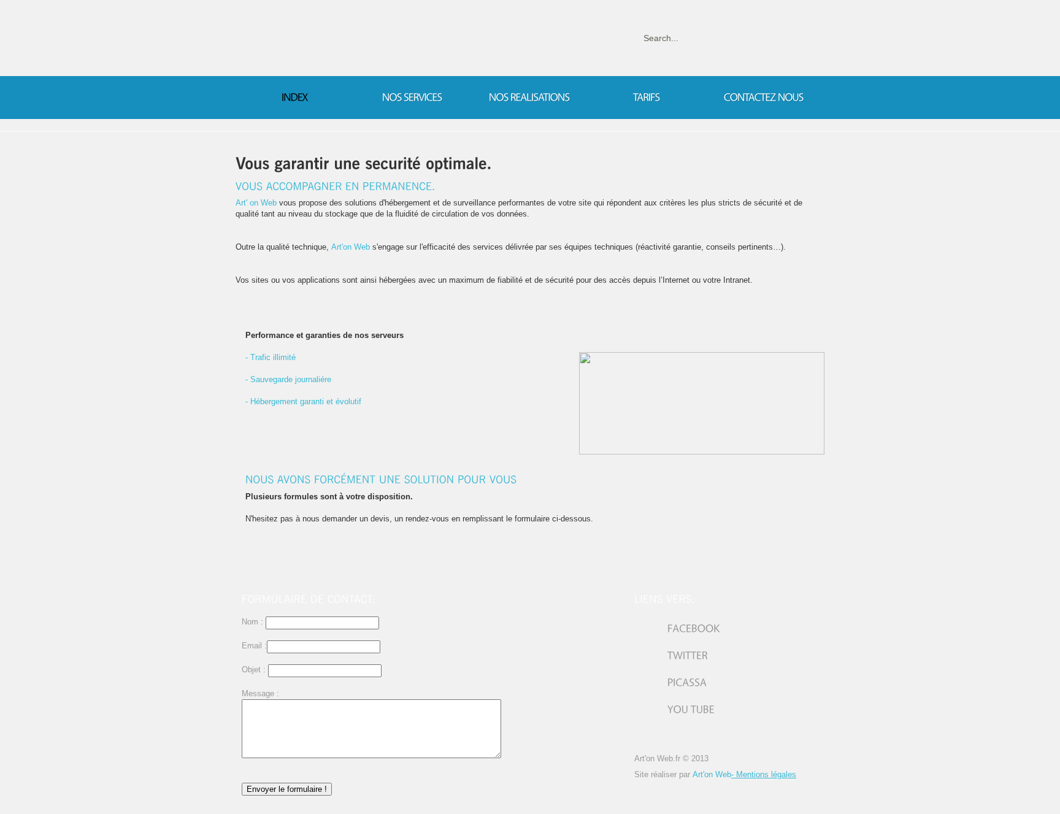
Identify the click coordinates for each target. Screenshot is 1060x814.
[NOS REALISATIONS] (529, 97)
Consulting (331, 49)
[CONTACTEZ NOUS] (763, 97)
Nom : (254, 621)
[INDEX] (295, 97)
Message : (260, 693)
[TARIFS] (646, 97)
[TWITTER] (671, 655)
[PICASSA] (670, 682)
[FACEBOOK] (677, 628)
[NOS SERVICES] (412, 97)
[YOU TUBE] (674, 709)
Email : (254, 645)
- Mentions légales (763, 774)
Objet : (254, 669)
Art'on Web (712, 774)
